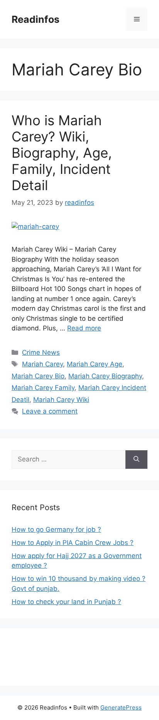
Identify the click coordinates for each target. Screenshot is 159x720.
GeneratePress (121, 707)
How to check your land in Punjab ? (66, 602)
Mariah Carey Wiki (61, 399)
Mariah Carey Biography (105, 376)
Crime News (41, 352)
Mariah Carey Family (43, 387)
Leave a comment (50, 411)
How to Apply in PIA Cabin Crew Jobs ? (73, 542)
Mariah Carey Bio (38, 376)
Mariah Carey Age (94, 364)
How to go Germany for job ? (56, 529)
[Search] (136, 459)
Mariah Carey (42, 364)
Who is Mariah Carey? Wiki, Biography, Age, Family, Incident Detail (62, 152)
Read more (84, 328)
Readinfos (35, 19)
